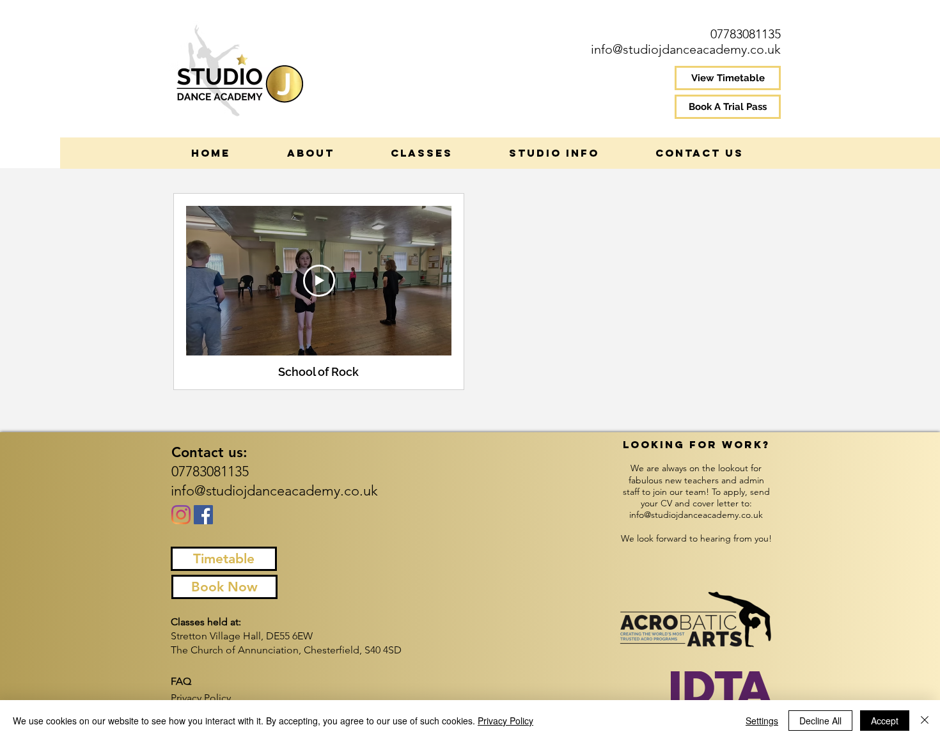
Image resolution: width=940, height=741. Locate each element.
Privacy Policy (505, 720)
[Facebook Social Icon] (203, 514)
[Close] (924, 720)
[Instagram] (181, 514)
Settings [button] (762, 720)
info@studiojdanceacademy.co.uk (686, 49)
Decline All (820, 720)
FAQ (181, 681)
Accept (884, 720)
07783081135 (745, 34)
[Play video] (319, 281)
